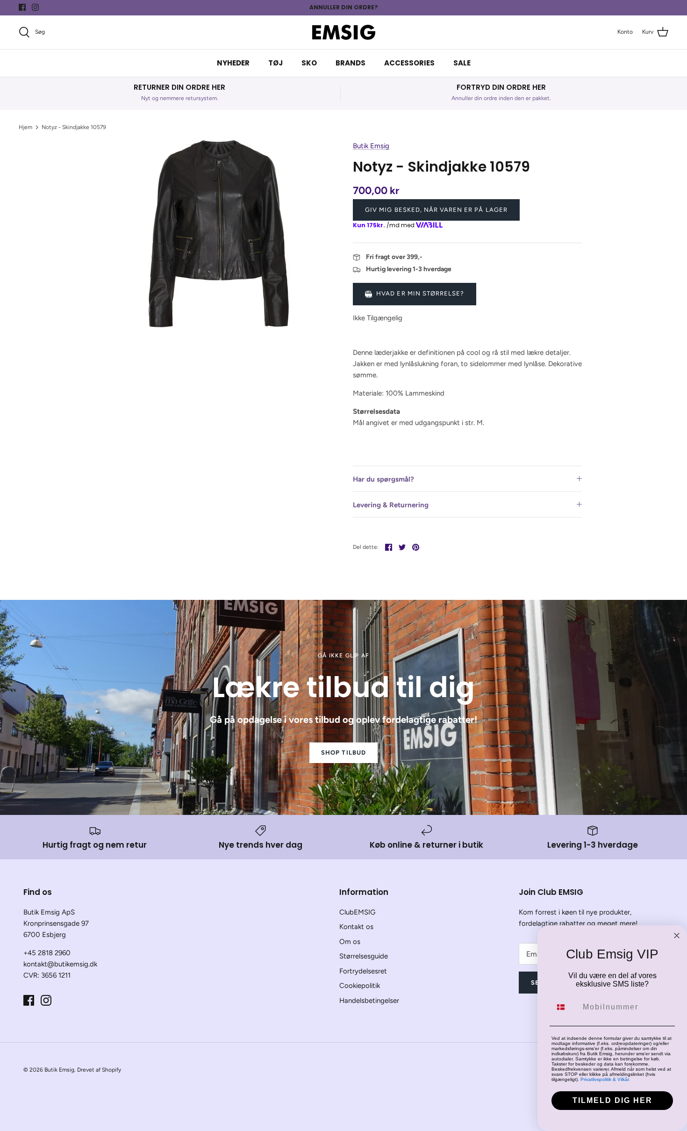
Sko (309, 63)
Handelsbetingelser (369, 1000)
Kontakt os (356, 926)
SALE (462, 63)
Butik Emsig (371, 146)
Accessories (409, 63)
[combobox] (565, 1007)
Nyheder (233, 63)
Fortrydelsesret (363, 971)
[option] (219, 233)
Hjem (25, 127)
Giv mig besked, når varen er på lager (436, 209)
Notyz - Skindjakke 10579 (74, 127)
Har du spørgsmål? (383, 479)
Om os (349, 941)
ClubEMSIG (357, 912)
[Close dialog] (676, 935)
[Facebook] (22, 7)
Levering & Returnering (391, 505)
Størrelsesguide (363, 956)
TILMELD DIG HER (612, 1100)
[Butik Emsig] (343, 32)
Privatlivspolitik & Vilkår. (605, 1079)
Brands (350, 63)
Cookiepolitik (359, 985)
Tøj (275, 63)
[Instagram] (35, 7)
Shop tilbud (343, 752)
